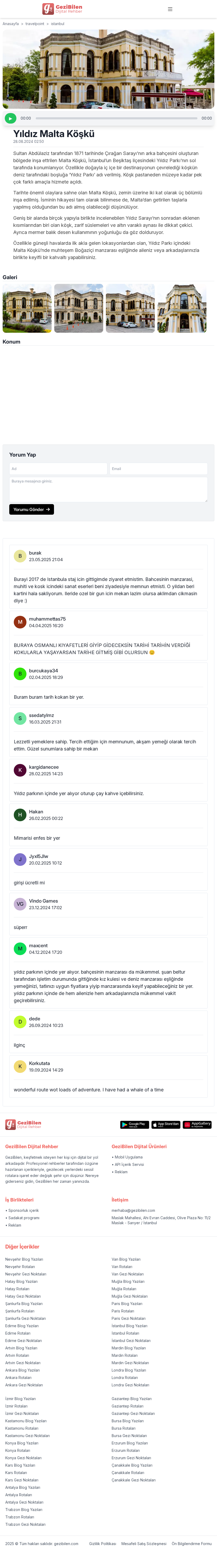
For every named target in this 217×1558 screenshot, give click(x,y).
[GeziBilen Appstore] (165, 1125)
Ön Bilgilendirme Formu (192, 1543)
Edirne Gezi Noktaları (23, 1340)
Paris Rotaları (123, 1311)
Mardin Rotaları (125, 1355)
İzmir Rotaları (16, 1406)
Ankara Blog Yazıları (22, 1370)
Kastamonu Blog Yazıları (26, 1421)
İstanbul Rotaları (125, 1333)
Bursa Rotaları (123, 1428)
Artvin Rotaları (17, 1355)
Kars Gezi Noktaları (21, 1480)
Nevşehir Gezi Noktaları (25, 1274)
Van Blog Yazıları (126, 1259)
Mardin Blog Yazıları (129, 1348)
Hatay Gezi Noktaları (23, 1296)
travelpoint (35, 23)
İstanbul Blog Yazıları (129, 1326)
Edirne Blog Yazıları (22, 1326)
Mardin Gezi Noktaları (130, 1362)
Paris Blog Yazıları (127, 1303)
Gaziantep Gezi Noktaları (133, 1413)
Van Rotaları (122, 1266)
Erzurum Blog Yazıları (130, 1443)
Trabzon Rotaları (19, 1517)
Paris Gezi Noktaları (129, 1318)
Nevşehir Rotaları (20, 1266)
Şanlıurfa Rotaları (19, 1311)
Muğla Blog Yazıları (128, 1281)
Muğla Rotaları (124, 1289)
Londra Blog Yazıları (129, 1370)
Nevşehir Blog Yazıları (24, 1259)
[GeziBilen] (62, 9)
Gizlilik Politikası (102, 1543)
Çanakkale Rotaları (128, 1472)
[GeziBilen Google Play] (134, 1125)
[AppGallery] (197, 1125)
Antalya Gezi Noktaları (24, 1502)
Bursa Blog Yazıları (128, 1421)
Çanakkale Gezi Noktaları (134, 1480)
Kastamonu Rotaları (21, 1428)
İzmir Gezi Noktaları (22, 1413)
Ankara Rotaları (18, 1377)
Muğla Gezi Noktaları (130, 1296)
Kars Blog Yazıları (20, 1465)
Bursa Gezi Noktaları (129, 1435)
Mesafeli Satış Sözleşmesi (143, 1543)
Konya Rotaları (17, 1450)
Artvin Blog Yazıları (21, 1348)
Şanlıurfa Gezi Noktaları (25, 1318)
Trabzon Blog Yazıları (23, 1509)
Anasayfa (11, 23)
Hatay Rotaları (17, 1289)
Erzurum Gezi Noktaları (131, 1458)
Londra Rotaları (125, 1377)
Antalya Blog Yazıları (22, 1487)
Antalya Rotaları (18, 1495)
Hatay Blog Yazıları (21, 1281)
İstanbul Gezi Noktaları (131, 1340)
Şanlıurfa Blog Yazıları (24, 1303)
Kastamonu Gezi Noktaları (27, 1435)
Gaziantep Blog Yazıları (132, 1398)
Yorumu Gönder (28, 509)
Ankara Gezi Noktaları (24, 1385)
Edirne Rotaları (17, 1333)
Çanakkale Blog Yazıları (132, 1465)
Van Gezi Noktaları (128, 1274)
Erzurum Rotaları (126, 1450)
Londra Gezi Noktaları (130, 1385)
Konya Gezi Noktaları (23, 1458)
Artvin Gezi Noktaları (22, 1362)
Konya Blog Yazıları (21, 1443)
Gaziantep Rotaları (127, 1406)
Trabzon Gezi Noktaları (25, 1524)
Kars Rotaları (16, 1472)
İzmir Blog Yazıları (20, 1398)
